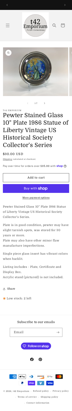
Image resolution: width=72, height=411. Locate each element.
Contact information (37, 403)
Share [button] (11, 288)
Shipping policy (49, 397)
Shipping (7, 159)
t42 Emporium (21, 391)
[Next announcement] (65, 5)
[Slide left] (27, 103)
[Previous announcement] (7, 5)
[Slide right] (44, 103)
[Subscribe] (58, 332)
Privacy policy (61, 391)
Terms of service (27, 397)
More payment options (36, 197)
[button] (7, 25)
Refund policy (41, 391)
